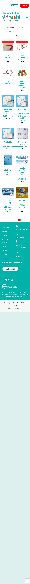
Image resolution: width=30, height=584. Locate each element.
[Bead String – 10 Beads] (8, 42)
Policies (4, 231)
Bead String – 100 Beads (22, 57)
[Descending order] (22, 27)
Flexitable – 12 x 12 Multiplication (23, 144)
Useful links (5, 250)
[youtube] (12, 280)
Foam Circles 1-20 (8, 170)
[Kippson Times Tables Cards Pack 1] (22, 188)
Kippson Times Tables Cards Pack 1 (22, 205)
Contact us (5, 7)
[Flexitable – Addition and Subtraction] (8, 97)
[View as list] (16, 35)
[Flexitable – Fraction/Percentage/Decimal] (8, 129)
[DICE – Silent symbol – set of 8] (22, 68)
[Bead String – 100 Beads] (22, 42)
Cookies (4, 235)
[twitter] (6, 280)
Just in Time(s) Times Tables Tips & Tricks (7, 205)
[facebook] (3, 280)
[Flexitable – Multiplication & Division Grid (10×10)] (22, 97)
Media (4, 246)
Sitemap (4, 254)
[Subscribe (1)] (15, 267)
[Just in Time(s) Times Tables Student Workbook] (22, 155)
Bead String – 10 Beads (8, 57)
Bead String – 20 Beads (8, 83)
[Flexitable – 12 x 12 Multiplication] (22, 129)
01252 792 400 (20, 237)
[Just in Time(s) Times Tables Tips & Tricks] (8, 188)
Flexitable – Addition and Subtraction (8, 112)
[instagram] (9, 280)
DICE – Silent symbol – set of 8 (22, 84)
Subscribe (5, 4)
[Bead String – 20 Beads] (8, 68)
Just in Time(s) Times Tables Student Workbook (22, 173)
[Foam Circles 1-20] (8, 155)
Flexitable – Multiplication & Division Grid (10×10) (23, 115)
